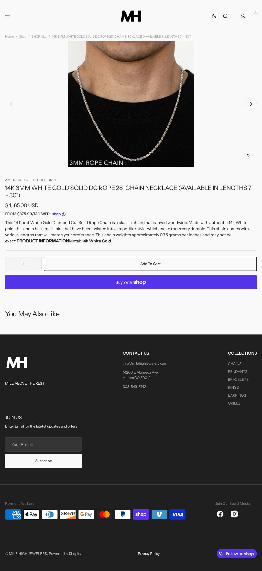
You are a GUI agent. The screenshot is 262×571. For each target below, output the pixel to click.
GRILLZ (234, 403)
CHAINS (235, 363)
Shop (22, 36)
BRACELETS (238, 379)
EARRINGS (237, 395)
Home (9, 36)
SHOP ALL (39, 36)
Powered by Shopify (65, 553)
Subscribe (43, 460)
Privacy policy (149, 553)
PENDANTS (237, 371)
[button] (7, 16)
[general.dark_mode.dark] (214, 16)
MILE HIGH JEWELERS (28, 553)
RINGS (233, 387)
